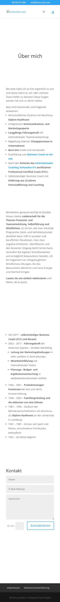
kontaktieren (40, 525)
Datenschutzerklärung (36, 587)
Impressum (13, 587)
